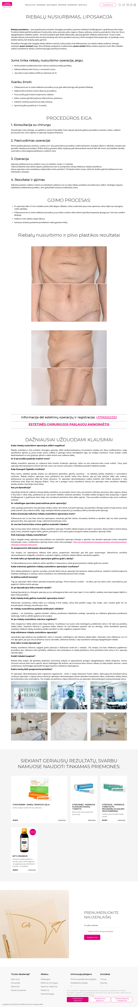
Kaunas (103, 983)
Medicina (45, 990)
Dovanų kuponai (18, 990)
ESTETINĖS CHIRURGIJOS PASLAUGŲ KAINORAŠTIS (69, 424)
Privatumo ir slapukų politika (106, 931)
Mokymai (62, 5)
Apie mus (82, 5)
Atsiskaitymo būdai (79, 983)
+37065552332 (106, 417)
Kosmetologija (47, 994)
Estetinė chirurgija (49, 983)
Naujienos (52, 5)
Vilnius (103, 979)
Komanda (41, 5)
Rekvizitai (15, 987)
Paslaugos (30, 5)
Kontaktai (72, 5)
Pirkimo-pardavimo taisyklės (83, 979)
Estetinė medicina (49, 987)
